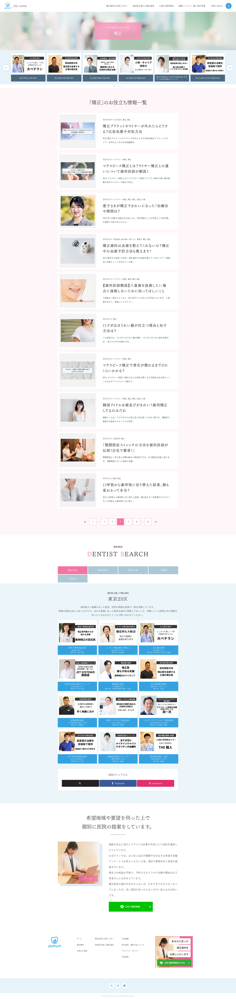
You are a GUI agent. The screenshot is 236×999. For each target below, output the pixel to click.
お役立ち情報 (82, 951)
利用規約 (125, 957)
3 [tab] (121, 86)
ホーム (79, 939)
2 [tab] (118, 86)
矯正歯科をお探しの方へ (104, 939)
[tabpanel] (28, 67)
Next (229, 67)
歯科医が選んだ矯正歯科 (104, 945)
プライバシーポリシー (130, 951)
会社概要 (125, 939)
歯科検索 (80, 945)
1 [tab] (114, 86)
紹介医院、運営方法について (133, 945)
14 (148, 522)
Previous (6, 67)
